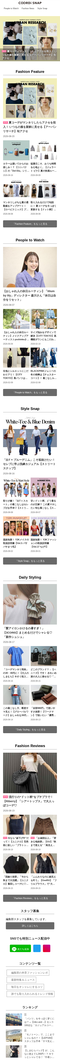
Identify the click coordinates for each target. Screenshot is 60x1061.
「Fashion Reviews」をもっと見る (30, 898)
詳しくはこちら (30, 925)
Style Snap (30, 409)
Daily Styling (30, 577)
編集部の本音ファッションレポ (29, 972)
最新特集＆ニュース (23, 979)
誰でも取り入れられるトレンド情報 (32, 993)
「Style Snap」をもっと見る (30, 561)
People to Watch (30, 240)
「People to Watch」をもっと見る (30, 392)
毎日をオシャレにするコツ (27, 987)
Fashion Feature (30, 71)
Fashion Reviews (30, 746)
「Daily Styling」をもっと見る (30, 729)
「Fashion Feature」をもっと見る (30, 223)
